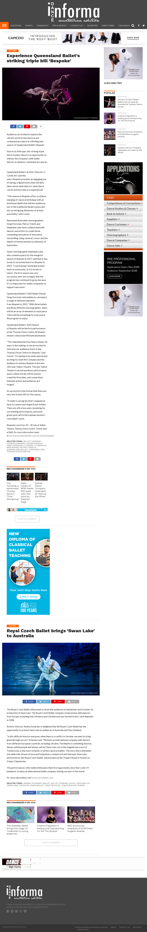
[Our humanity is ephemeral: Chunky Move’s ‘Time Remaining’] (13, 479)
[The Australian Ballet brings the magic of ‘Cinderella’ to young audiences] (20, 822)
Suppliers (112, 219)
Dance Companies (117, 240)
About (114, 927)
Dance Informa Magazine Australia (91, 927)
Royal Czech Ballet (79, 783)
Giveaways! (42, 25)
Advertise (92, 25)
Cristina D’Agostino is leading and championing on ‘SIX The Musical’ (50, 828)
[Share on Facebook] (13, 125)
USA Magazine (125, 25)
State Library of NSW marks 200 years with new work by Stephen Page (27, 492)
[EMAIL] (34, 125)
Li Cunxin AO (40, 445)
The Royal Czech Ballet (31, 785)
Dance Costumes (117, 224)
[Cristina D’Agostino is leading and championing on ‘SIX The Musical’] (51, 822)
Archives (137, 927)
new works (13, 447)
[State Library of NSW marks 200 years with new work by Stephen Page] (27, 479)
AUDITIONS (16, 25)
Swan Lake (12, 785)
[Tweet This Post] (20, 125)
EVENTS (29, 25)
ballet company (32, 441)
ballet (46, 783)
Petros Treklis (28, 447)
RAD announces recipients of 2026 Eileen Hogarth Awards (80, 828)
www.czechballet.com (42, 777)
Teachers (112, 229)
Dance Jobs (113, 245)
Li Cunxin (28, 445)
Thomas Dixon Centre (18, 452)
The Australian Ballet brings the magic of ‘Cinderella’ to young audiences (17, 829)
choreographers (16, 443)
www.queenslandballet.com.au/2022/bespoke (31, 435)
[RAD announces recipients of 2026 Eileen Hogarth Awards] (81, 822)
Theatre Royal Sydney (73, 785)
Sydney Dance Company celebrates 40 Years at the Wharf (40, 490)
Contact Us (76, 25)
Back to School (115, 213)
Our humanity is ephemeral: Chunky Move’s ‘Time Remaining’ (13, 491)
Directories (108, 25)
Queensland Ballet (17, 450)
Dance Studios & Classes (121, 208)
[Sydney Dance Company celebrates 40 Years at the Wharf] (41, 479)
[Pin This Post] (27, 125)
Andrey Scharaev (33, 783)
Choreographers (116, 235)
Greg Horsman (14, 445)
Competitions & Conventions (124, 203)
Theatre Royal (53, 785)
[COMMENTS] (41, 125)
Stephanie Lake (37, 450)
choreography (34, 443)
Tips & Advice (59, 25)
